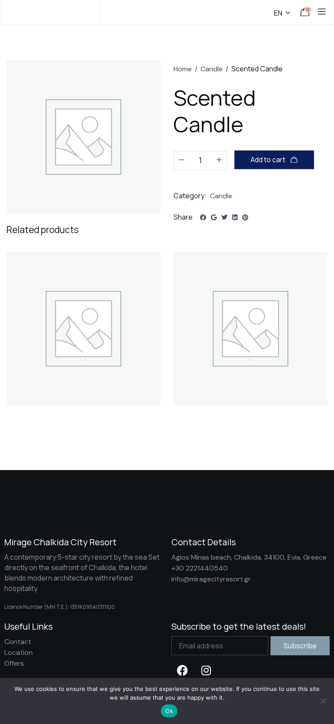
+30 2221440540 (199, 568)
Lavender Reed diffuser (48, 417)
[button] (83, 343)
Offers (14, 663)
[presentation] (19, 349)
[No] (323, 701)
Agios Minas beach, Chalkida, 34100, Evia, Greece (249, 557)
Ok (169, 710)
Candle (211, 68)
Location (18, 652)
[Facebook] (182, 670)
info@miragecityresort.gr (211, 579)
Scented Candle (202, 417)
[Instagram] (206, 670)
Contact (17, 641)
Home (183, 68)
